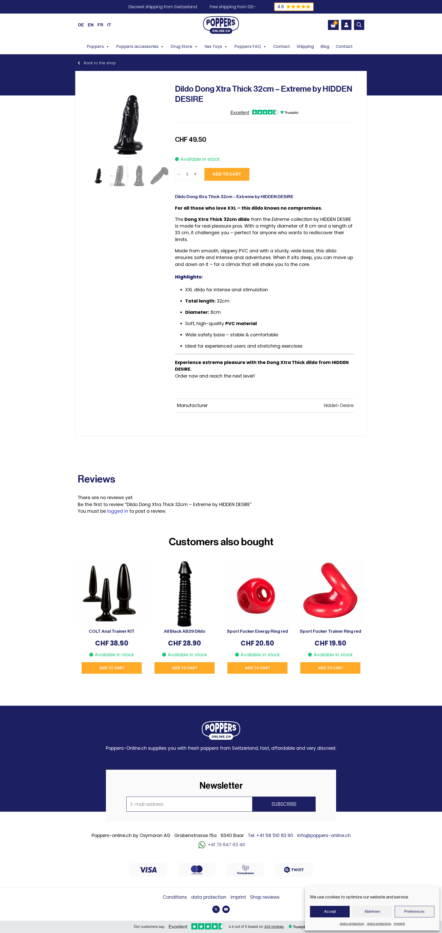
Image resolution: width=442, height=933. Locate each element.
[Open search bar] (359, 25)
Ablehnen (372, 911)
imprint (399, 923)
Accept (330, 911)
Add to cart (227, 174)
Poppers (95, 46)
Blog (325, 46)
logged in (117, 511)
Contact (281, 46)
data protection (352, 923)
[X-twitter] (216, 909)
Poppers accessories (137, 46)
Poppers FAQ (247, 46)
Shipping (305, 46)
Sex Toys (213, 46)
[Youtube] (226, 909)
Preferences (414, 911)
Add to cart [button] (111, 667)
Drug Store (181, 46)
